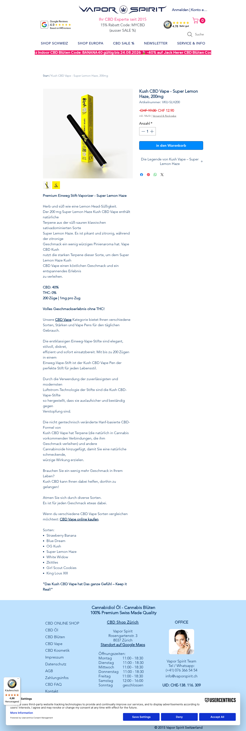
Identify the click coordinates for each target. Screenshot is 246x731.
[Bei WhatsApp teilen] (155, 174)
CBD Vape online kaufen (79, 519)
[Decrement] (143, 131)
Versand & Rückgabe (164, 115)
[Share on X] (162, 174)
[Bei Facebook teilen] (141, 174)
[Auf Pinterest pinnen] (148, 174)
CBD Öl (51, 630)
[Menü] (18, 679)
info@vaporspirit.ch (182, 676)
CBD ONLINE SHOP (62, 623)
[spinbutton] (147, 131)
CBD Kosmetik (57, 650)
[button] (200, 20)
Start (46, 75)
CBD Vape (53, 643)
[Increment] (152, 131)
